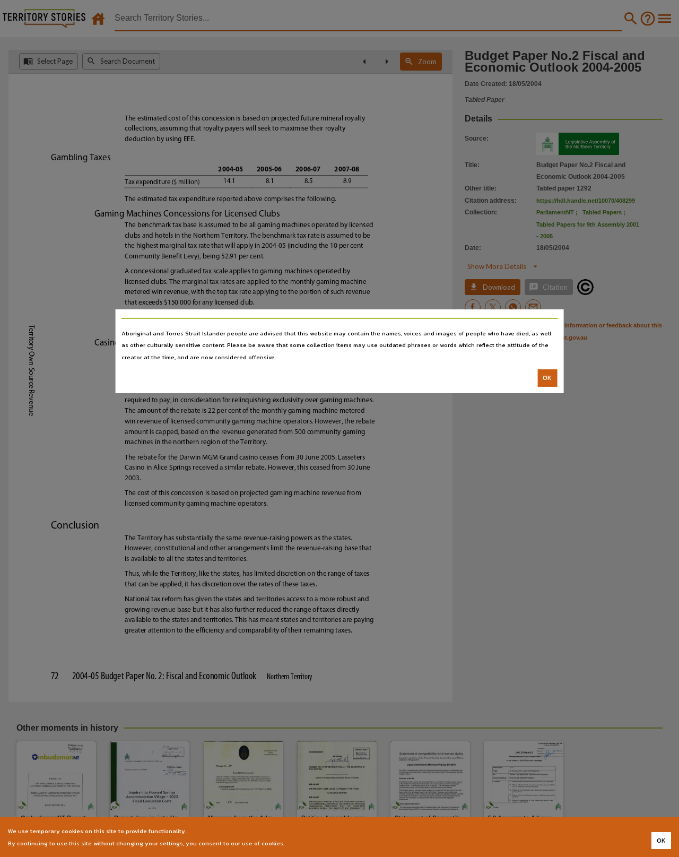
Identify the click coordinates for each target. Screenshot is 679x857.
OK (547, 378)
